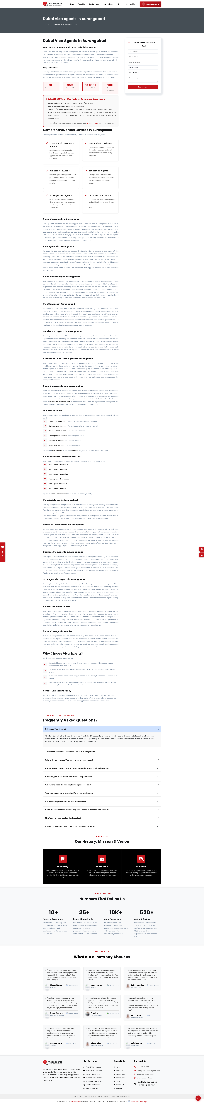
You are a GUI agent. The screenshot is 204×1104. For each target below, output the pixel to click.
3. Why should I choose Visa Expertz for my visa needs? (69, 760)
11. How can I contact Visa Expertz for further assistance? (70, 826)
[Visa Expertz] (52, 4)
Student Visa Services (57, 431)
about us (74, 450)
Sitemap (119, 1088)
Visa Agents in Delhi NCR (58, 464)
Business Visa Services (57, 426)
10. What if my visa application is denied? (63, 818)
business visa (64, 401)
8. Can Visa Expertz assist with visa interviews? (65, 801)
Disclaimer (115, 1096)
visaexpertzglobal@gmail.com (148, 1071)
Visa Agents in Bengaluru (58, 474)
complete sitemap (59, 494)
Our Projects (120, 1078)
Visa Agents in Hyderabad (59, 479)
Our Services (120, 1074)
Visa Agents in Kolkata (57, 488)
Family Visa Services (56, 440)
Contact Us (120, 1085)
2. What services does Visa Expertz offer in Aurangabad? (70, 751)
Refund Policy (125, 1096)
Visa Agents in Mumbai (58, 469)
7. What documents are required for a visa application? (69, 793)
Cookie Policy (89, 1096)
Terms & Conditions (102, 1096)
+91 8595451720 (92, 123)
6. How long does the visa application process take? (68, 785)
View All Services (92, 1088)
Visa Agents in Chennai (58, 484)
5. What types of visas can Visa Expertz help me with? (68, 776)
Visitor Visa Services (56, 445)
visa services (57, 450)
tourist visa (53, 401)
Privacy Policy (78, 1096)
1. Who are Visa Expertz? (55, 729)
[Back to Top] (198, 1098)
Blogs (118, 1081)
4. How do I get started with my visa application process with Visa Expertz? (78, 768)
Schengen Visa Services (58, 435)
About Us (119, 1071)
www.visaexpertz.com (145, 1078)
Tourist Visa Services (57, 421)
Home (47, 24)
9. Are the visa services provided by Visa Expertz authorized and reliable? (77, 810)
